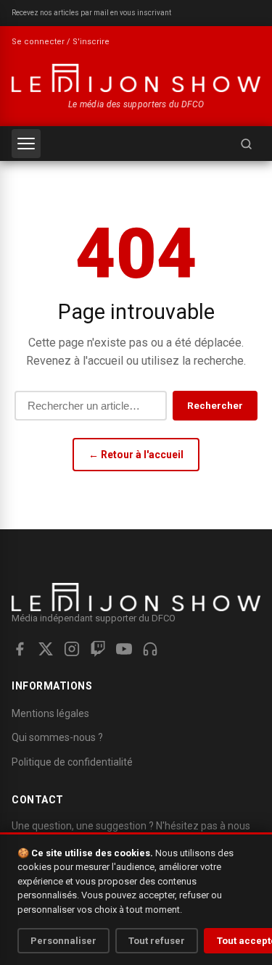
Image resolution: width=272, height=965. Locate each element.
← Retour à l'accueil (136, 454)
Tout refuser (156, 940)
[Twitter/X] (46, 649)
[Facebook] (20, 649)
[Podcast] (150, 649)
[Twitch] (98, 649)
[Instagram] (72, 649)
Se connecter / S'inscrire (61, 41)
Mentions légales (50, 713)
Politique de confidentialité (72, 762)
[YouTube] (124, 649)
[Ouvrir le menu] (26, 143)
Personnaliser (63, 940)
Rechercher (215, 405)
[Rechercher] (245, 143)
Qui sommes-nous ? (57, 737)
